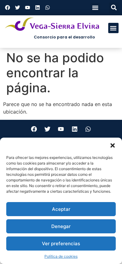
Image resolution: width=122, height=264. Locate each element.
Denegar (61, 226)
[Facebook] (8, 8)
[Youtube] (28, 8)
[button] (112, 145)
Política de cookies (61, 256)
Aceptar (61, 209)
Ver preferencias (61, 243)
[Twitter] (18, 8)
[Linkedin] (38, 8)
